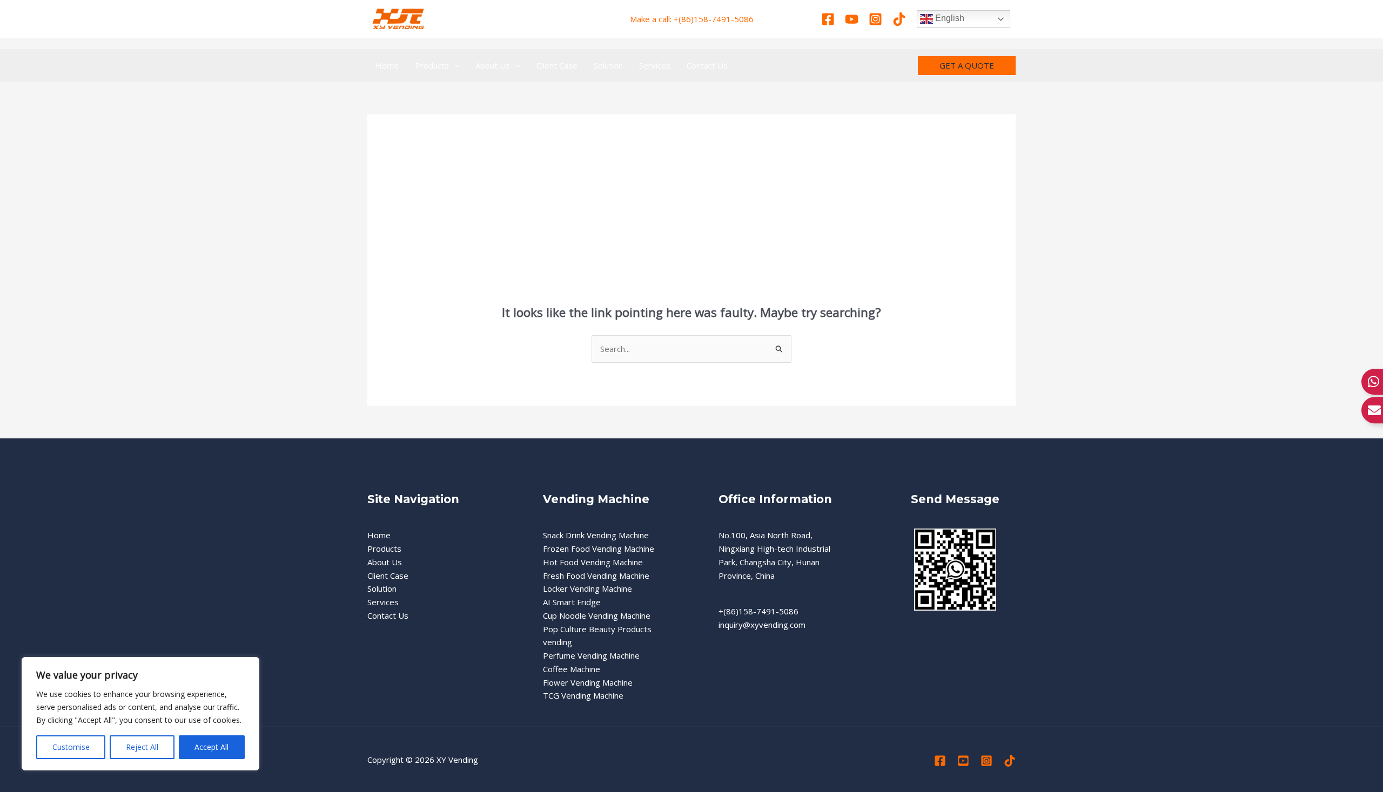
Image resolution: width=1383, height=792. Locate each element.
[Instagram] (875, 19)
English (948, 18)
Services (383, 602)
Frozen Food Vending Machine (598, 548)
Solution (382, 588)
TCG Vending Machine (583, 695)
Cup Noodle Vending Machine (596, 615)
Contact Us (387, 615)
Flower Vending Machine (588, 682)
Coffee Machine (571, 669)
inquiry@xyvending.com (762, 624)
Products (384, 548)
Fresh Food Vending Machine (596, 575)
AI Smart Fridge (572, 602)
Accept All (211, 747)
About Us (384, 562)
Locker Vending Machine (587, 588)
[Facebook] (828, 19)
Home (379, 535)
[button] (454, 65)
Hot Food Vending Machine (593, 562)
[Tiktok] (899, 19)
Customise (71, 747)
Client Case (387, 575)
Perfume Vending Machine (591, 655)
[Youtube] (851, 19)
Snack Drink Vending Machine (596, 535)
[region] (140, 713)
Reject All (142, 747)
